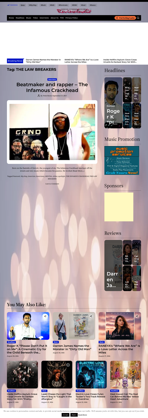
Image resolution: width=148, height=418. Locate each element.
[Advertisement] (74, 41)
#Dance (93, 5)
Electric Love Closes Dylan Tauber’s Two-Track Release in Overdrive (90, 396)
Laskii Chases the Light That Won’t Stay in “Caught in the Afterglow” (119, 61)
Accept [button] (65, 415)
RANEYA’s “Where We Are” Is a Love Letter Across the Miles (43, 61)
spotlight (61, 176)
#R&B (52, 5)
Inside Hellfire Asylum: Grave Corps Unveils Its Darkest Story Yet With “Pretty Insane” (81, 62)
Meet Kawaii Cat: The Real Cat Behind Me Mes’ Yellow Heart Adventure (124, 396)
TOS (62, 18)
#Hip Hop (32, 5)
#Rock (43, 5)
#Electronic (63, 5)
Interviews (44, 18)
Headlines (20, 18)
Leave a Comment (52, 184)
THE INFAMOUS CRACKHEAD (77, 176)
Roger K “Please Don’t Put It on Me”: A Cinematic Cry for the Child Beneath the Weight (27, 350)
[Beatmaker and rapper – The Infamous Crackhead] (52, 132)
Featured (16, 176)
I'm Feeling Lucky (127, 18)
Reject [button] (74, 415)
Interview (31, 176)
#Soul (83, 5)
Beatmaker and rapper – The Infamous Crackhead (52, 87)
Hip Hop (24, 176)
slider (55, 176)
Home (11, 18)
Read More (82, 414)
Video (35, 18)
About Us (54, 18)
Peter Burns (47, 96)
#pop (23, 5)
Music (28, 18)
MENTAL (48, 176)
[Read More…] (78, 171)
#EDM (74, 5)
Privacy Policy (71, 18)
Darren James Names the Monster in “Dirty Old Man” (72, 347)
